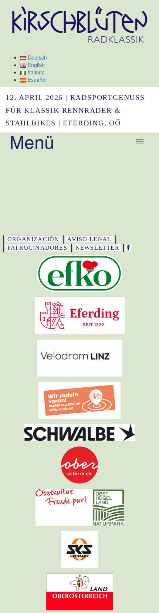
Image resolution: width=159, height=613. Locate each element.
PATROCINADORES (37, 248)
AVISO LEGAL (89, 239)
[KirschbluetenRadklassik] (128, 248)
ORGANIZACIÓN (33, 239)
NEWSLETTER (97, 248)
